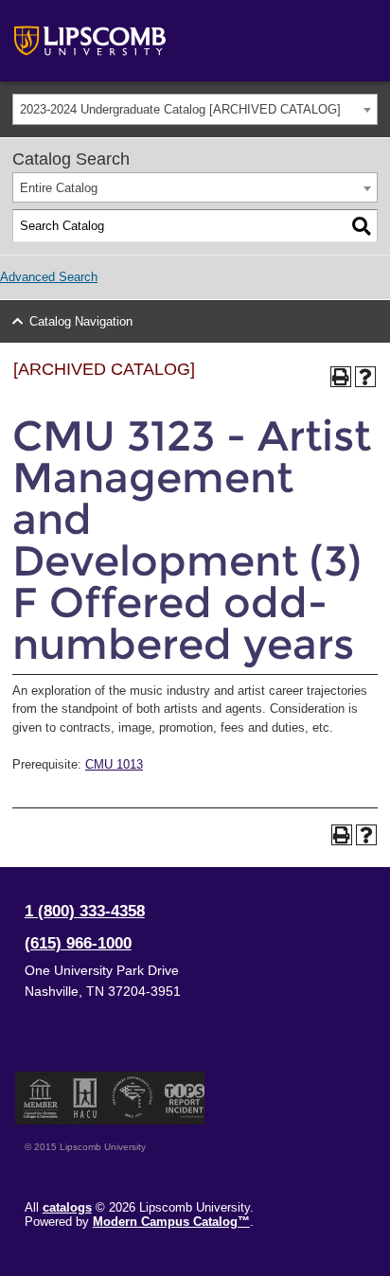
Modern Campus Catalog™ (171, 1221)
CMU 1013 (114, 764)
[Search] (362, 226)
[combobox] (195, 109)
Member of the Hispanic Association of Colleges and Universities (85, 1098)
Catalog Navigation (81, 321)
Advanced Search (49, 277)
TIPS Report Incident (183, 1098)
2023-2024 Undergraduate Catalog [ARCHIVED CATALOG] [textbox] (180, 109)
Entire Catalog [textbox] (59, 188)
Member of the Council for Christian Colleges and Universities (40, 1098)
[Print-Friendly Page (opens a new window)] (340, 376)
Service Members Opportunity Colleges (133, 1098)
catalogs (67, 1207)
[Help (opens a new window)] (365, 376)
